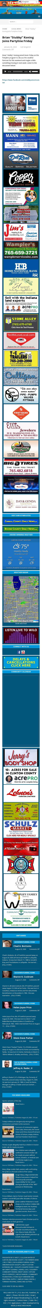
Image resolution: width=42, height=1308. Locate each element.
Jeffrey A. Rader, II (25, 1065)
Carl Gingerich (25, 47)
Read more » (20, 1104)
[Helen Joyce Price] (7, 1004)
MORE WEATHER (21, 624)
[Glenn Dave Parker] (7, 1035)
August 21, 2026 (20, 980)
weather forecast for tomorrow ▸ (21, 568)
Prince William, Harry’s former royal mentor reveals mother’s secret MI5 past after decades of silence (20, 1197)
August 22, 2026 (20, 949)
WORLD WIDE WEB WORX (21, 1305)
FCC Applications (14, 1303)
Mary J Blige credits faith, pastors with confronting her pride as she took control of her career (19, 1170)
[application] (21, 71)
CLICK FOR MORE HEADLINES (13, 1246)
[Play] (5, 71)
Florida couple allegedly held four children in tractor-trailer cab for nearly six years (20, 1146)
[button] (38, 16)
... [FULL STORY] (15, 995)
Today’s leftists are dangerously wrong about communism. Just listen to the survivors (18, 1122)
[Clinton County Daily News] (21, 11)
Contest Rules (22, 1300)
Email (32, 1295)
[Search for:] (21, 21)
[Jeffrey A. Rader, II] (7, 1063)
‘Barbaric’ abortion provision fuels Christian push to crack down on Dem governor (20, 1220)
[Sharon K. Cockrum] (7, 974)
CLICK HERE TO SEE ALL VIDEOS (13, 1286)
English (25, 2)
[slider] (35, 71)
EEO (4, 1303)
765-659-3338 (23, 1295)
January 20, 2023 (10, 47)
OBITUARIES (21, 935)
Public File (33, 1300)
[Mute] (30, 71)
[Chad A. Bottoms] (7, 943)
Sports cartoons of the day (11, 1101)
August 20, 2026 (20, 1041)
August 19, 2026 (20, 1071)
